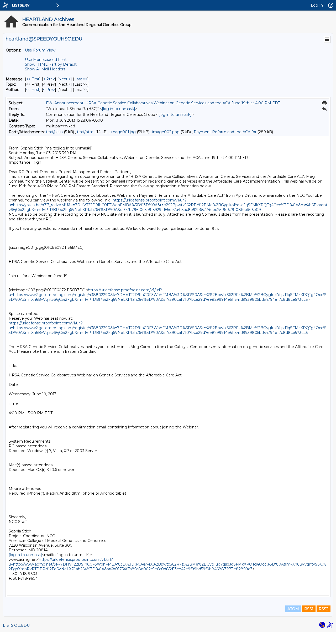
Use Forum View (40, 50)
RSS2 (323, 609)
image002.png (166, 131)
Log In (317, 5)
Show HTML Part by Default (51, 64)
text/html (85, 131)
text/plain (54, 131)
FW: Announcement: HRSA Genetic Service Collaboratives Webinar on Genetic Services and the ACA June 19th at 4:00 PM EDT (163, 103)
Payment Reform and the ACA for (225, 131)
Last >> (80, 79)
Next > (65, 79)
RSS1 (308, 609)
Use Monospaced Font (46, 59)
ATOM (293, 609)
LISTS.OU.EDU (16, 625)
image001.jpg (123, 131)
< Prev (49, 79)
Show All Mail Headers (45, 69)
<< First (32, 79)
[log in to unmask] (118, 108)
